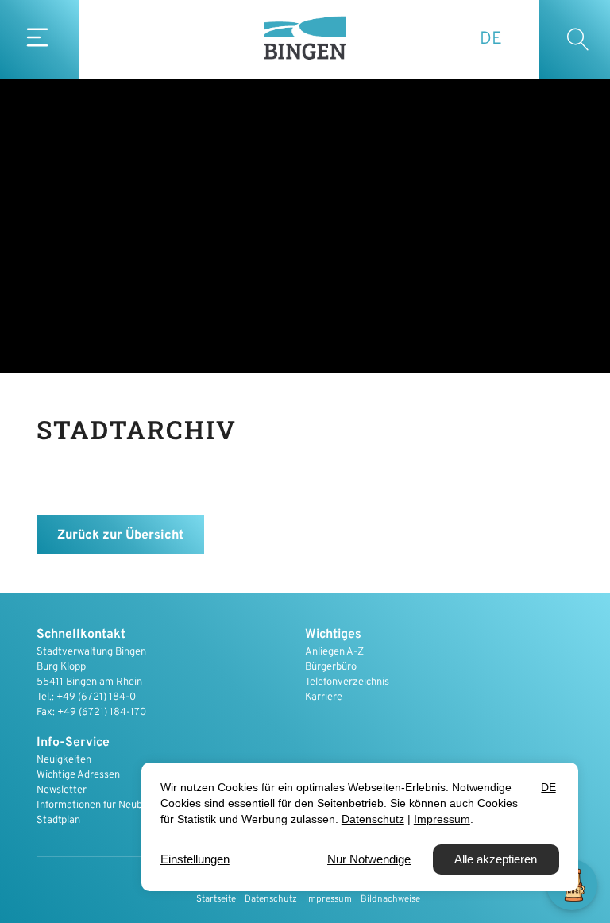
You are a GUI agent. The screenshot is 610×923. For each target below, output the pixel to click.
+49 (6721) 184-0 (96, 697)
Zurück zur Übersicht (120, 535)
